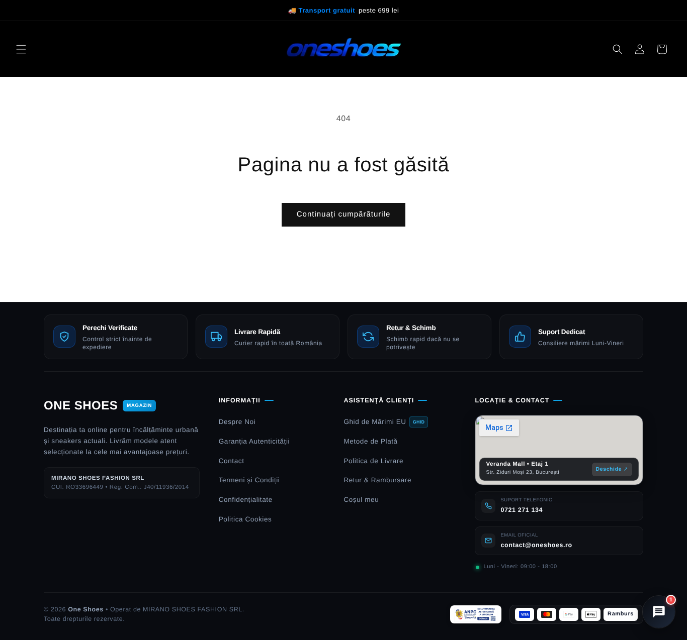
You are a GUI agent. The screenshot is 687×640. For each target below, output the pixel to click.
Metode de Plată (370, 441)
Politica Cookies (245, 519)
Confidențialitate (246, 499)
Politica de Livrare (373, 461)
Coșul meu (361, 499)
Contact (231, 461)
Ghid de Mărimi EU (383, 421)
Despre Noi (237, 421)
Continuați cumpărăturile (344, 214)
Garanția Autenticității (254, 441)
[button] (21, 49)
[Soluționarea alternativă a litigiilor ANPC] (475, 614)
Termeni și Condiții (249, 480)
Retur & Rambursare (377, 480)
